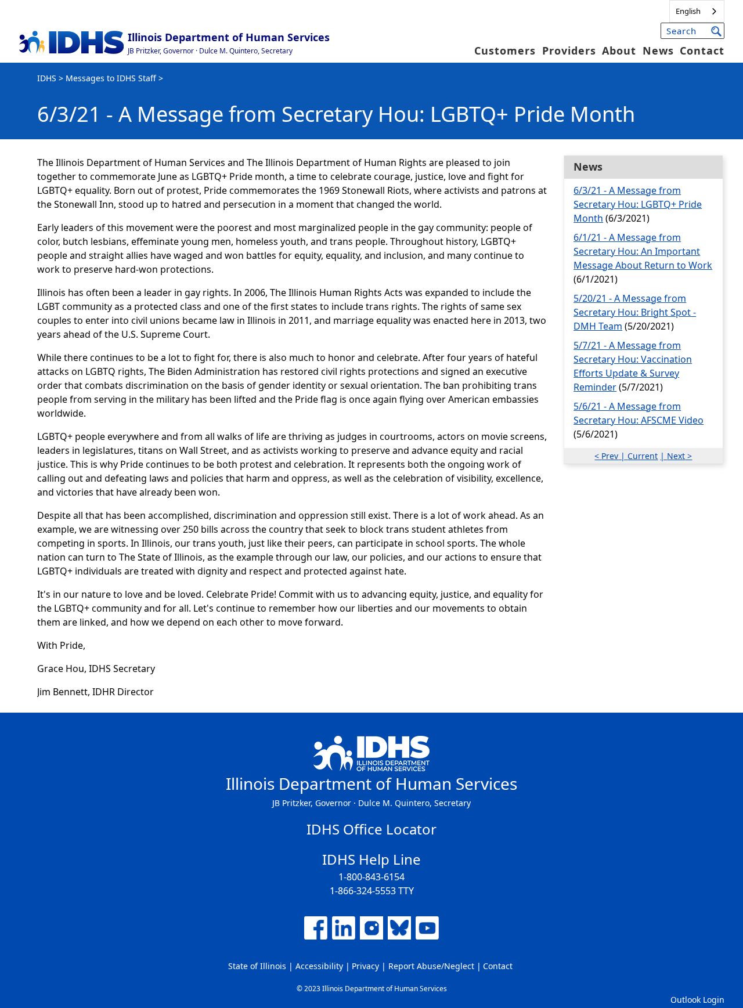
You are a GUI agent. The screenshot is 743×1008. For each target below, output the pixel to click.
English (688, 11)
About (619, 50)
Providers (569, 50)
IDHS (46, 78)
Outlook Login (697, 999)
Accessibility (319, 965)
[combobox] (696, 11)
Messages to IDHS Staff (111, 78)
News (658, 50)
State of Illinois (257, 965)
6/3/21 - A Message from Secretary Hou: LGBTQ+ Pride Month (638, 204)
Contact (702, 50)
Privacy (365, 965)
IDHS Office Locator (371, 829)
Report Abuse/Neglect (431, 965)
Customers (505, 50)
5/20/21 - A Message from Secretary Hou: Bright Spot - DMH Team (635, 312)
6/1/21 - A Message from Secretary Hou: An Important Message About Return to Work (643, 251)
